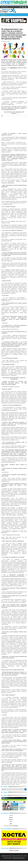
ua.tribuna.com (13, 67)
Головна (3, 25)
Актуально (8, 25)
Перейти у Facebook (14, 850)
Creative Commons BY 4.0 (19, 857)
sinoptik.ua (16, 825)
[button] (5, 14)
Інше (13, 25)
